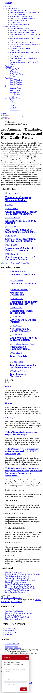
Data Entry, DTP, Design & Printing (22, 18)
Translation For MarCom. (18, 10)
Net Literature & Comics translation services (20, 330)
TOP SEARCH (16, 602)
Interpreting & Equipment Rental (21, 16)
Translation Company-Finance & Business (18, 199)
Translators (9, 78)
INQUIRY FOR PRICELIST (11, 598)
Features (13, 102)
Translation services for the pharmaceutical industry (23, 367)
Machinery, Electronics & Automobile (23, 30)
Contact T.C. (14, 110)
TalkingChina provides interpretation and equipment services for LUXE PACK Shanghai (22, 451)
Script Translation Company (15, 592)
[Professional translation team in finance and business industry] (11, 227)
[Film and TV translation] (16, 281)
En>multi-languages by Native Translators (24, 12)
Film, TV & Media (16, 56)
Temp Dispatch (15, 22)
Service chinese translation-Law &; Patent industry (20, 239)
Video (12, 96)
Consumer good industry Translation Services (24, 302)
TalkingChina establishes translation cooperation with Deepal (21, 433)
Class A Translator (16, 80)
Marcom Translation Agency (15, 572)
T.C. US (13, 106)
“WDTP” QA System (12, 68)
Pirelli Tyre (10, 417)
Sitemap (38, 600)
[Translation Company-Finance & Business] (11, 193)
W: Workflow (14, 70)
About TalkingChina (12, 98)
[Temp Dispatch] (16, 353)
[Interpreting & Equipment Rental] (22, 344)
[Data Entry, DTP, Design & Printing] (12, 218)
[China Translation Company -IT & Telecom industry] (11, 209)
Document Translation (17, 14)
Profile (12, 100)
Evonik (8, 403)
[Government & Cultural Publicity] (16, 317)
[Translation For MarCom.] (19, 371)
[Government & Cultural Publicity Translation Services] (11, 245)
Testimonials (9, 66)
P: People (13, 76)
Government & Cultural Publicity (21, 42)
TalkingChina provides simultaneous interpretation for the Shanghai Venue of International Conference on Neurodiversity (23, 472)
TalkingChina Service (12, 8)
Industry (17, 94)
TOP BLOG (5, 602)
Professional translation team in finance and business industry (21, 231)
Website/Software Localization (20, 24)
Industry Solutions (11, 26)
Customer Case (15, 92)
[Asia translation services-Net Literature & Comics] (11, 254)
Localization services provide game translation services (21, 312)
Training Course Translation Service (17, 578)
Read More (9, 205)
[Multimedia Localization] (19, 290)
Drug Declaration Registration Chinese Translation (22, 574)
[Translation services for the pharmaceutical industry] (16, 362)
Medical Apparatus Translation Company (19, 586)
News (7, 86)
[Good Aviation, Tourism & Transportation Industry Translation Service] (16, 335)
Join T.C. (13, 108)
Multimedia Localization (18, 20)
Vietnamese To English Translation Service (20, 588)
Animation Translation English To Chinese (20, 580)
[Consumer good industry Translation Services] (16, 299)
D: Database (14, 72)
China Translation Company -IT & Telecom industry (21, 212)
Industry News (15, 90)
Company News (15, 88)
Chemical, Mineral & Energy (20, 28)
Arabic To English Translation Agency (18, 590)
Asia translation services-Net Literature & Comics (21, 258)
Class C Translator (16, 84)
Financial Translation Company (16, 582)
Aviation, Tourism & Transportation (22, 32)
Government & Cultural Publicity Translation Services (19, 249)
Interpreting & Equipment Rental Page (18, 613)
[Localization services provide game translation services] (16, 308)
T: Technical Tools (16, 74)
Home (7, 6)
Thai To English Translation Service (17, 576)
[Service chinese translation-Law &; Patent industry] (11, 236)
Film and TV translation (23, 283)
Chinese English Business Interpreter (18, 584)
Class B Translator (16, 82)
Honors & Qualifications (18, 104)
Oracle (8, 386)
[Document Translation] (18, 272)
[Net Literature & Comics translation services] (16, 326)
